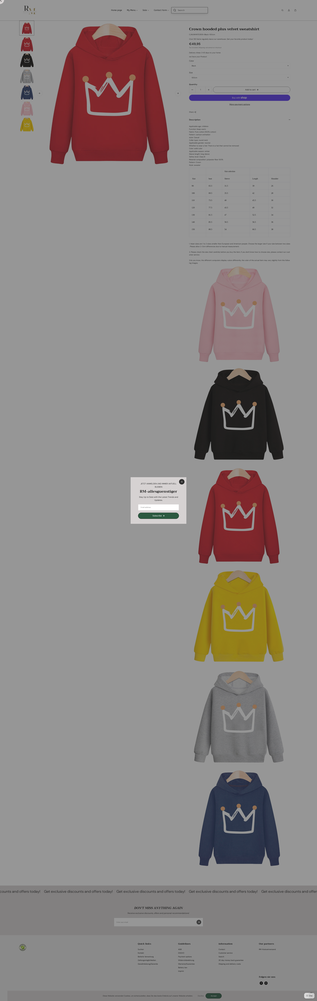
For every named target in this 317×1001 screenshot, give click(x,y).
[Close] (182, 481)
